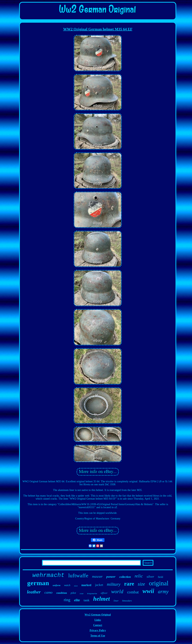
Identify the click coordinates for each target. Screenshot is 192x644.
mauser (97, 576)
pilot (73, 592)
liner (116, 600)
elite (77, 600)
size (141, 584)
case (81, 593)
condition (61, 593)
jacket (99, 585)
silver (150, 576)
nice (76, 586)
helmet (101, 598)
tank (86, 600)
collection (125, 576)
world (117, 591)
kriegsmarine (92, 593)
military (113, 584)
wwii (148, 591)
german (38, 583)
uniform (56, 585)
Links (97, 620)
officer (104, 593)
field (160, 576)
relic (139, 576)
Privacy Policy (98, 630)
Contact (97, 625)
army (163, 591)
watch (67, 585)
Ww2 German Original (98, 614)
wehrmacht (48, 575)
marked (86, 585)
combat (133, 592)
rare (129, 583)
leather (34, 591)
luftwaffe (78, 575)
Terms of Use (97, 635)
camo (48, 592)
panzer (111, 576)
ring (67, 599)
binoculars (127, 600)
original (158, 583)
